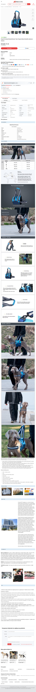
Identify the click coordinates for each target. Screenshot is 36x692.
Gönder (9, 644)
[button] (32, 100)
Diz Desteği (11, 681)
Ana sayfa (2, 6)
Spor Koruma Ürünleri (15, 6)
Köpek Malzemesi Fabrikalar (13, 679)
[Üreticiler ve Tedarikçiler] (18, 2)
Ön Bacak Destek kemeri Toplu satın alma (28, 681)
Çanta (2, 669)
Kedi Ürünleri (20, 669)
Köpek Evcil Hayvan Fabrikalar (23, 679)
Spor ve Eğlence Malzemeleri (8, 6)
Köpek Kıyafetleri (17, 681)
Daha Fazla (2, 683)
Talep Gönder (9, 48)
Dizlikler (20, 6)
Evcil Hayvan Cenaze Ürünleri (13, 670)
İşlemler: (17, 85)
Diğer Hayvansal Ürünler (4, 670)
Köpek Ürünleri (11, 669)
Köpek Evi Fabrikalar (5, 681)
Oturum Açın (17, 94)
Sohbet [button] (27, 48)
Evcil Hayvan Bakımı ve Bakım (31, 669)
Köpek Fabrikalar (4, 679)
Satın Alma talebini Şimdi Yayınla (26, 644)
